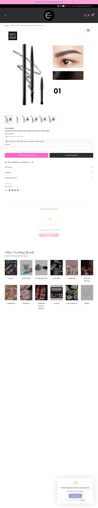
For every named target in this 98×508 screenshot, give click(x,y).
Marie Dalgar (9, 128)
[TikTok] (66, 6)
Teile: (6, 190)
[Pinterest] (15, 190)
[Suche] (85, 15)
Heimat (7, 25)
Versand (7, 136)
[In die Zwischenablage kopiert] (18, 190)
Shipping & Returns (11, 178)
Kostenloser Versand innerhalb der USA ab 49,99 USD (49, 2)
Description (8, 167)
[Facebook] (58, 6)
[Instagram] (61, 6)
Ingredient (8, 172)
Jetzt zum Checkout (71, 155)
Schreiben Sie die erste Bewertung (49, 235)
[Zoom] (88, 30)
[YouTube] (63, 6)
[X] (12, 190)
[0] (91, 15)
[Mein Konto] (88, 15)
